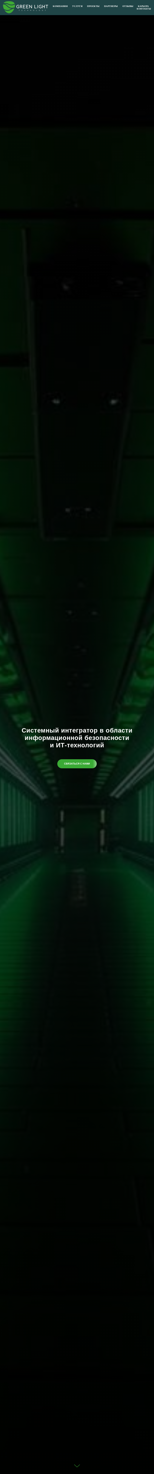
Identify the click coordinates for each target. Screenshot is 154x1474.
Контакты (144, 9)
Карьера (143, 6)
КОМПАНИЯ (60, 6)
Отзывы (127, 6)
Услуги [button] (77, 6)
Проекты (93, 6)
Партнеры (111, 6)
